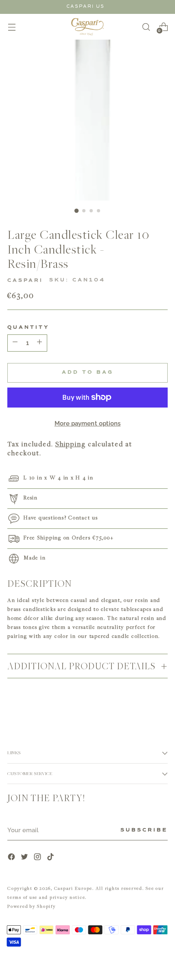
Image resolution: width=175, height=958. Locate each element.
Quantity (28, 327)
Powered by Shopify (31, 906)
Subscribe (144, 830)
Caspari (25, 280)
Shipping (70, 443)
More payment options (88, 423)
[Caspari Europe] (87, 26)
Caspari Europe (73, 888)
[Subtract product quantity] (39, 343)
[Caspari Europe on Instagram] (38, 858)
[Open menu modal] (11, 26)
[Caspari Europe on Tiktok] (51, 858)
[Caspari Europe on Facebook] (12, 858)
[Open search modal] (146, 26)
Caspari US (85, 6)
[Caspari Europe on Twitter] (25, 858)
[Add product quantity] (15, 343)
